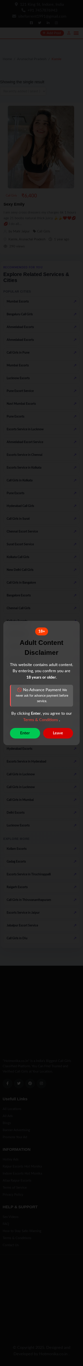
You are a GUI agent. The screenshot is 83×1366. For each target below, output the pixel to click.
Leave (58, 733)
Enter (25, 733)
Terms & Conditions (41, 720)
